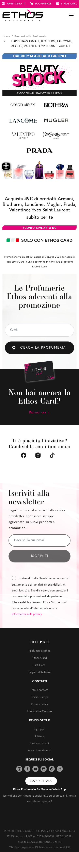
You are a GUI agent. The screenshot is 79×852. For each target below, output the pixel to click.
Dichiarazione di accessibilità (52, 847)
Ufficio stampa (39, 697)
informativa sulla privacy (27, 614)
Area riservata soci (39, 750)
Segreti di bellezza (40, 672)
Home (6, 36)
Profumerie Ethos (39, 651)
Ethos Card (39, 658)
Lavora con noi (39, 743)
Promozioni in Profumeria (30, 36)
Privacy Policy (39, 704)
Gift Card (39, 665)
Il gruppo (39, 729)
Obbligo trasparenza (21, 847)
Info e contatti (39, 690)
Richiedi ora (38, 412)
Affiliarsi (39, 736)
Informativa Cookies (39, 711)
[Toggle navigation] (71, 15)
